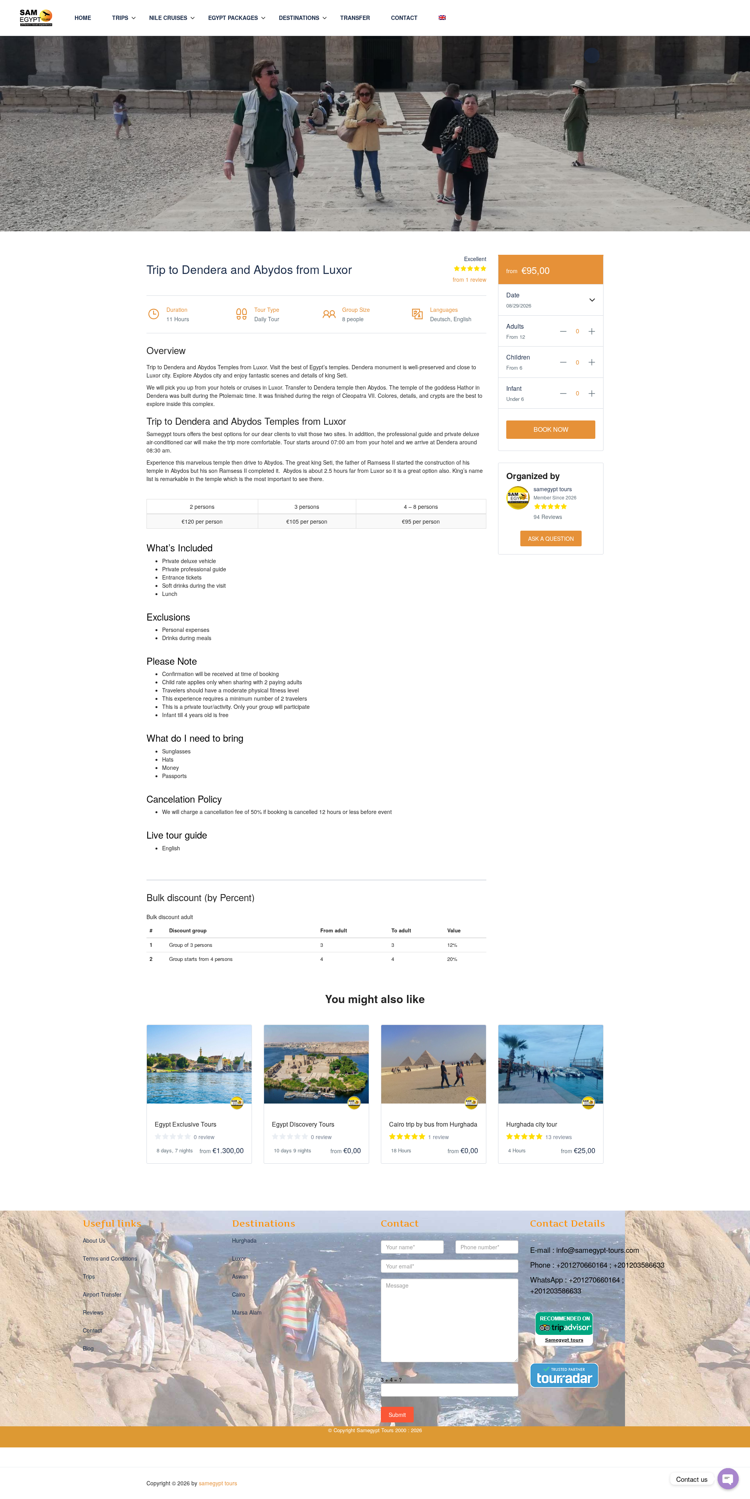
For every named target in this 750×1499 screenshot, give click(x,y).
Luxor (239, 1258)
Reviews (93, 1312)
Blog (88, 1348)
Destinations (299, 17)
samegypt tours (553, 489)
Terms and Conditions (110, 1258)
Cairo (238, 1294)
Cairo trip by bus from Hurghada (433, 1124)
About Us (94, 1240)
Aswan (240, 1276)
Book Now (551, 429)
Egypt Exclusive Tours (185, 1124)
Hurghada (244, 1240)
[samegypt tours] (237, 1103)
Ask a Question (551, 538)
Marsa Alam (247, 1312)
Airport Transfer (102, 1294)
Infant (513, 388)
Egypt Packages (233, 17)
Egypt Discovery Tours (303, 1124)
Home (83, 17)
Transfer (355, 17)
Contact (404, 17)
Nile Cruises (168, 17)
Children (518, 356)
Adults (515, 326)
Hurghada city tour (531, 1124)
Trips (120, 17)
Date (513, 294)
